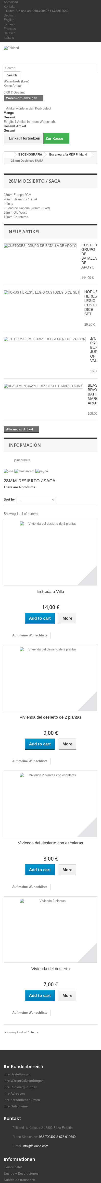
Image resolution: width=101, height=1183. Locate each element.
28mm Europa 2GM (17, 195)
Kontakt (9, 6)
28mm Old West (15, 212)
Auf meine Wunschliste (29, 635)
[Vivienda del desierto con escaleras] (50, 804)
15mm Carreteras (16, 217)
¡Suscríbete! (22, 460)
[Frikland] (50, 55)
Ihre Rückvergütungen (20, 1087)
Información (25, 445)
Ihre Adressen (14, 1093)
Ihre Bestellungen (17, 1074)
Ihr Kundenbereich (23, 1066)
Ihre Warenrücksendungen (24, 1081)
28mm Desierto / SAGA (20, 199)
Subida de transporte (20, 1180)
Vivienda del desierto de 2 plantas (50, 717)
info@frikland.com (35, 1146)
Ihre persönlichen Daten (22, 1100)
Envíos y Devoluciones (21, 1173)
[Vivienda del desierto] (50, 929)
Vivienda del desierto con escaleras (50, 843)
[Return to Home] (8, 155)
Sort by (9, 499)
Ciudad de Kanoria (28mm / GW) (27, 208)
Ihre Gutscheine (16, 1106)
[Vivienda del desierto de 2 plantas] (50, 678)
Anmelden (11, 2)
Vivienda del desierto (50, 968)
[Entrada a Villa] (50, 552)
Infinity (8, 203)
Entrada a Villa (50, 591)
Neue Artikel (24, 232)
